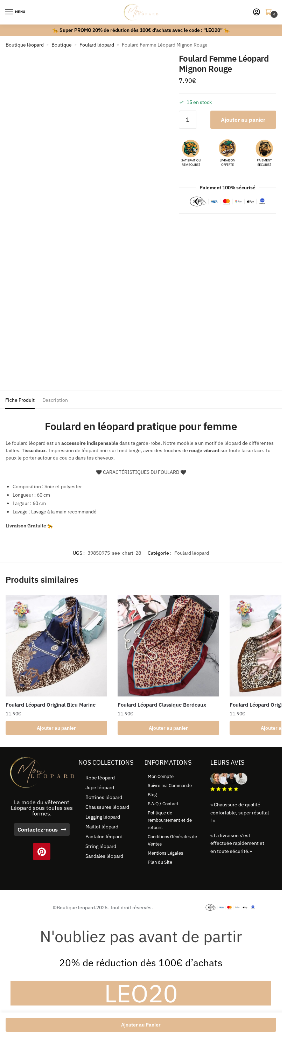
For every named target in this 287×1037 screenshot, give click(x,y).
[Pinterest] (41, 851)
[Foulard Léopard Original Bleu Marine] (56, 645)
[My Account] (256, 12)
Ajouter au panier (243, 119)
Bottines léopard (103, 797)
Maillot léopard (101, 827)
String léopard (100, 846)
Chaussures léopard (107, 807)
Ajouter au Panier (141, 1025)
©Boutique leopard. (74, 907)
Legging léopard (102, 817)
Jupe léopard (99, 787)
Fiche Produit (20, 400)
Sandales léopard (104, 856)
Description (55, 400)
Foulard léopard (96, 45)
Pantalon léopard (103, 836)
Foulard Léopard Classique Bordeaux (162, 704)
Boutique (61, 45)
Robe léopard (100, 778)
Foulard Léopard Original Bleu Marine (51, 704)
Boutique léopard (25, 45)
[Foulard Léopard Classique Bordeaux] (168, 645)
